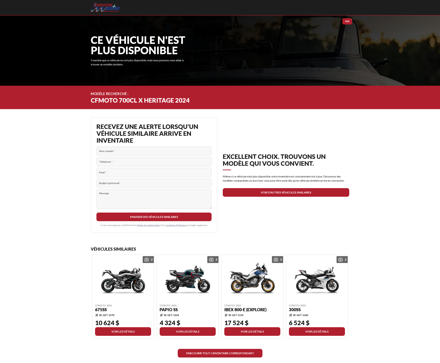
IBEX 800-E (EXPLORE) (245, 309)
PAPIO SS (169, 309)
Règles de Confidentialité (148, 225)
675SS (101, 309)
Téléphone (106, 161)
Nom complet (107, 151)
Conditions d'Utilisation (176, 225)
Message (104, 193)
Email (102, 172)
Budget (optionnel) (109, 183)
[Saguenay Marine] (106, 7)
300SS (295, 309)
